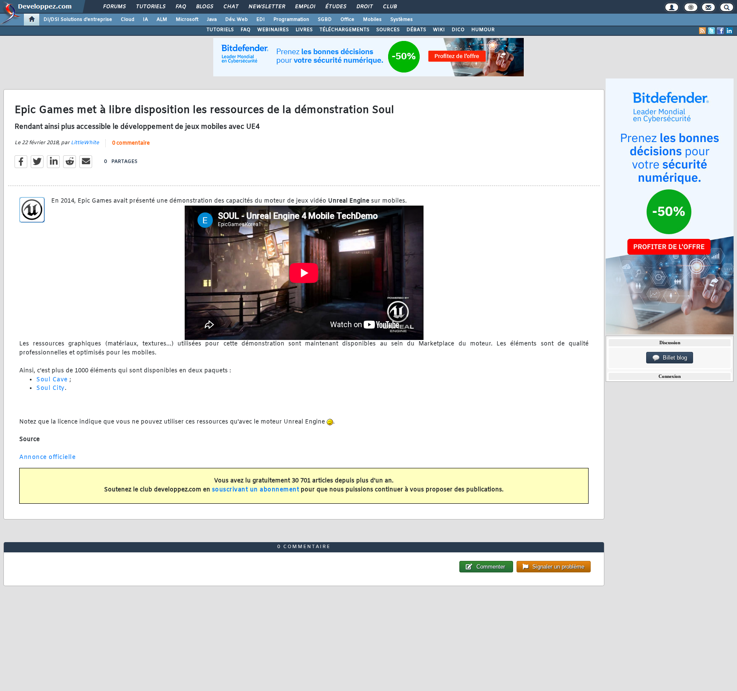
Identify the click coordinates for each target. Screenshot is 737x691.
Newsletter (266, 6)
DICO (458, 30)
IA (145, 20)
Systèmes (401, 20)
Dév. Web (236, 20)
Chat (230, 6)
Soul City (50, 388)
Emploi (305, 6)
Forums (114, 6)
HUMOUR (483, 30)
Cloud (127, 20)
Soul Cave (52, 380)
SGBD (325, 20)
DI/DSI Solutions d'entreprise (78, 20)
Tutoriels (150, 6)
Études (335, 6)
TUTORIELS (220, 30)
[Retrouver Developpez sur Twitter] (711, 30)
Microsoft (187, 20)
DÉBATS (416, 30)
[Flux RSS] (702, 30)
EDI (260, 20)
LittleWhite (85, 142)
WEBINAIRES (273, 30)
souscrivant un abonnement (255, 490)
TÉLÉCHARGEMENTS (344, 30)
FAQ (180, 6)
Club (389, 6)
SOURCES (388, 30)
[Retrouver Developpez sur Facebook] (720, 30)
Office (347, 20)
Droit (364, 6)
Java (212, 20)
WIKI (439, 30)
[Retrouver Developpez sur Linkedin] (729, 30)
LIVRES (304, 30)
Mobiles (372, 20)
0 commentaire (131, 143)
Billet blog (673, 357)
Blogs (204, 6)
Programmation (291, 20)
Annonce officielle (47, 457)
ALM (162, 20)
